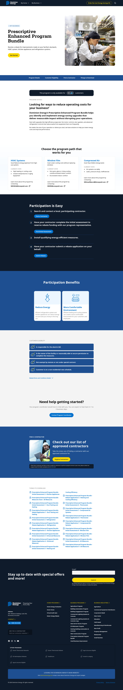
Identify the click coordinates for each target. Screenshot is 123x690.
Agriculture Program (77, 606)
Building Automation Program (79, 609)
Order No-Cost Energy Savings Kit (99, 3)
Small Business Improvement (79, 641)
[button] (25, 3)
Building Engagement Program (79, 611)
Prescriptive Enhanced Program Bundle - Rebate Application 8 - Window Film (79, 535)
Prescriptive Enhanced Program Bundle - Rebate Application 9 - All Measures (79, 545)
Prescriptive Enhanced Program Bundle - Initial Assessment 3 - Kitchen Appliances (45, 493)
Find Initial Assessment (43, 232)
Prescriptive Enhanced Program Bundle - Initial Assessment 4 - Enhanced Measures (46, 535)
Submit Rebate (41, 256)
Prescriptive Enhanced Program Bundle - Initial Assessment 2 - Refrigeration (45, 519)
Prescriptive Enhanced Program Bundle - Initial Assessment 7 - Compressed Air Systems (79, 510)
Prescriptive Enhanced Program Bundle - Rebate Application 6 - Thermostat (79, 517)
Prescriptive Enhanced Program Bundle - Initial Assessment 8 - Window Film (79, 529)
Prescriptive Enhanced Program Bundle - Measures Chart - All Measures (45, 499)
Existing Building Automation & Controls (80, 630)
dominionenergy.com (46, 675)
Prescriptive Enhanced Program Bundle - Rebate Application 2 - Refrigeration (45, 524)
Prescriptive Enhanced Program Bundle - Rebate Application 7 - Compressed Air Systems (79, 523)
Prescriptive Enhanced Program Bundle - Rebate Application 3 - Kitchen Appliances (46, 529)
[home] (12, 3)
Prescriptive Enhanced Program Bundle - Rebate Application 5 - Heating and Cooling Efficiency (79, 498)
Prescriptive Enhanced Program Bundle (80, 637)
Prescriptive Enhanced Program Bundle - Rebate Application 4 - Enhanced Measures (45, 541)
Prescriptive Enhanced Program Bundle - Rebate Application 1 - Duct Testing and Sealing (45, 512)
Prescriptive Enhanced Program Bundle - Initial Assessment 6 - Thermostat (79, 504)
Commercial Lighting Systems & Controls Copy (80, 620)
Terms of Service (110, 682)
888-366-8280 (52, 467)
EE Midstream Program (77, 626)
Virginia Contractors (61, 459)
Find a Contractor (42, 216)
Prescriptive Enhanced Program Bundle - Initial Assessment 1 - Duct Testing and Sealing (45, 505)
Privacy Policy (100, 682)
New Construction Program (78, 633)
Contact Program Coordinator (61, 415)
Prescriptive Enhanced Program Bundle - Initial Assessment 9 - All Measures (79, 540)
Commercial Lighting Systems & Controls (80, 615)
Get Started (14, 55)
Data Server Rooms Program (79, 623)
